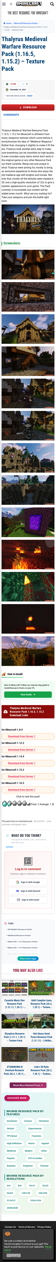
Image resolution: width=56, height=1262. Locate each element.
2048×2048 (12, 1208)
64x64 (29, 95)
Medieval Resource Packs (19, 935)
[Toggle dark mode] (11, 4)
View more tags (28, 958)
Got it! (13, 1256)
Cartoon (28, 1121)
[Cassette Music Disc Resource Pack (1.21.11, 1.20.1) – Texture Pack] (15, 988)
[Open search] (52, 4)
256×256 (43, 1193)
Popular (11, 1158)
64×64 (10, 1193)
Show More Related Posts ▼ (28, 1085)
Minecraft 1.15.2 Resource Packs (23, 954)
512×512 (11, 1200)
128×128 (25, 1193)
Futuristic (36, 1136)
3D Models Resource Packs (20, 929)
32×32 (45, 1185)
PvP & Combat (35, 1158)
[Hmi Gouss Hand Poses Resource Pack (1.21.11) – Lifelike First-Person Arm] (41, 1021)
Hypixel (45, 1143)
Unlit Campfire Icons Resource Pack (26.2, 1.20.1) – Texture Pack (41, 1004)
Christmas (44, 1121)
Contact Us (10, 1227)
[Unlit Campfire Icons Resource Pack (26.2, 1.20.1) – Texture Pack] (41, 988)
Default (10, 1128)
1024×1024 (35, 1200)
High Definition (14, 1143)
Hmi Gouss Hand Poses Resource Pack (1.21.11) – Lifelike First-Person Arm (41, 1037)
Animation (12, 1121)
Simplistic (28, 1166)
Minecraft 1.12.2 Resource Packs (23, 941)
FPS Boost (12, 1136)
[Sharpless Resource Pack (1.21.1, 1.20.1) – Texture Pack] (15, 1021)
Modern (29, 1151)
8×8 (19, 1185)
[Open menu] (4, 4)
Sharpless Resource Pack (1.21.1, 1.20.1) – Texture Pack (14, 1037)
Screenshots (11, 114)
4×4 (8, 1185)
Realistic (11, 1166)
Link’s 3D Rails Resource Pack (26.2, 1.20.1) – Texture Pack (41, 1070)
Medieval (11, 1151)
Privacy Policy (44, 1227)
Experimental (35, 1128)
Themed (44, 1166)
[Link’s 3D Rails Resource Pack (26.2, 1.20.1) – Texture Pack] (41, 1054)
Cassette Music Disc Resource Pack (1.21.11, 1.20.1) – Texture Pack (15, 1004)
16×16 (32, 1185)
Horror (31, 1143)
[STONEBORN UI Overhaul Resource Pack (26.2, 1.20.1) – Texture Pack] (15, 1054)
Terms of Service (26, 1227)
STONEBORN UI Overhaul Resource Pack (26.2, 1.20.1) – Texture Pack (14, 1070)
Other (44, 1151)
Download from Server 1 (21, 736)
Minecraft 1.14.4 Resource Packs (23, 947)
